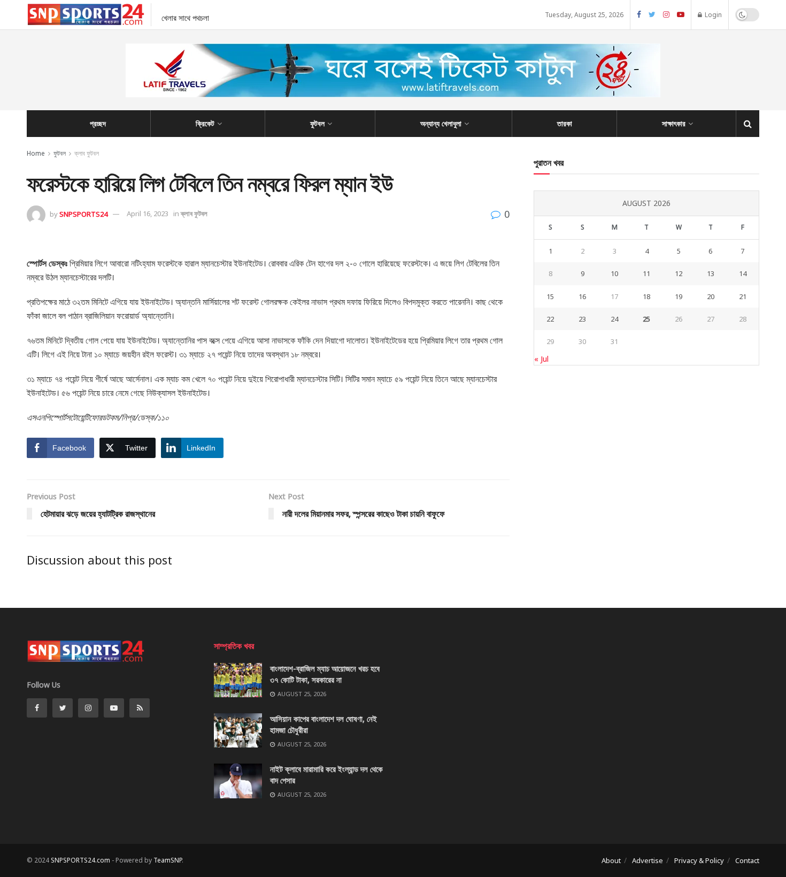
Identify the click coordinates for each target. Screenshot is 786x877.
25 (646, 319)
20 (710, 296)
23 (582, 319)
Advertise (647, 860)
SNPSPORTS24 (83, 213)
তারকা (564, 123)
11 (646, 273)
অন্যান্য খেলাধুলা (440, 123)
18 (646, 296)
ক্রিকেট (205, 123)
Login (712, 14)
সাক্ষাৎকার (673, 123)
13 (710, 273)
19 (678, 296)
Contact (747, 860)
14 (742, 273)
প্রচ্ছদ (98, 123)
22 (550, 319)
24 (614, 319)
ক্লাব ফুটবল (86, 153)
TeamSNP (167, 860)
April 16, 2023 (147, 213)
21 (742, 296)
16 (582, 296)
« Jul (541, 359)
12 (678, 273)
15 (550, 296)
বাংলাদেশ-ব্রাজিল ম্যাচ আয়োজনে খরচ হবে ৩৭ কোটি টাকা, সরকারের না (325, 674)
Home (36, 153)
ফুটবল (317, 123)
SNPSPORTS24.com (80, 860)
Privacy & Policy (699, 860)
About (611, 860)
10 (614, 273)
